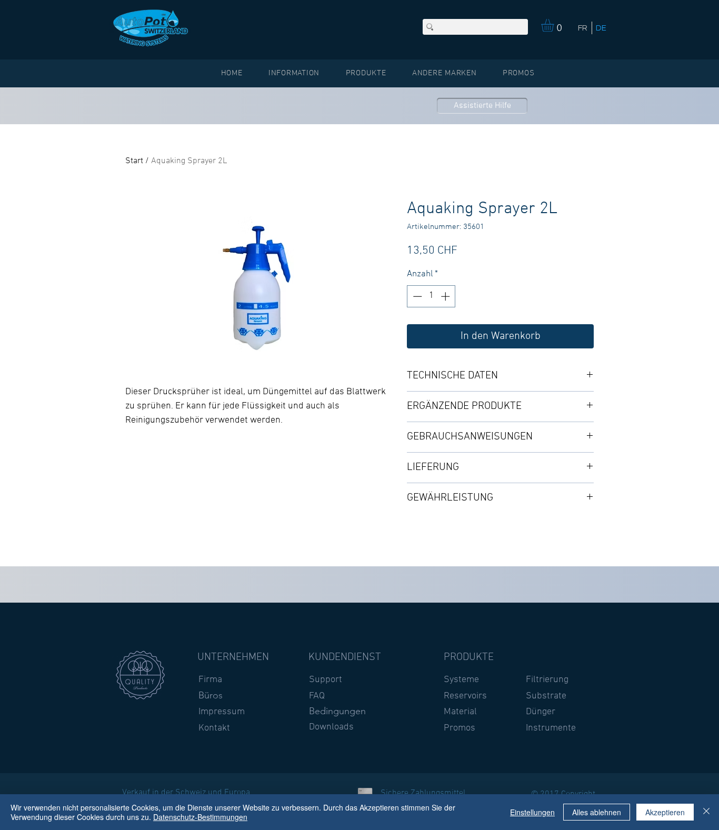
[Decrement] (416, 296)
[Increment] (446, 296)
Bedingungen (337, 711)
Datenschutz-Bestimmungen (200, 817)
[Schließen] (706, 812)
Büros (210, 695)
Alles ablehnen (596, 812)
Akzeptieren (665, 812)
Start (134, 161)
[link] (555, 25)
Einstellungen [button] (532, 812)
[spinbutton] (431, 296)
